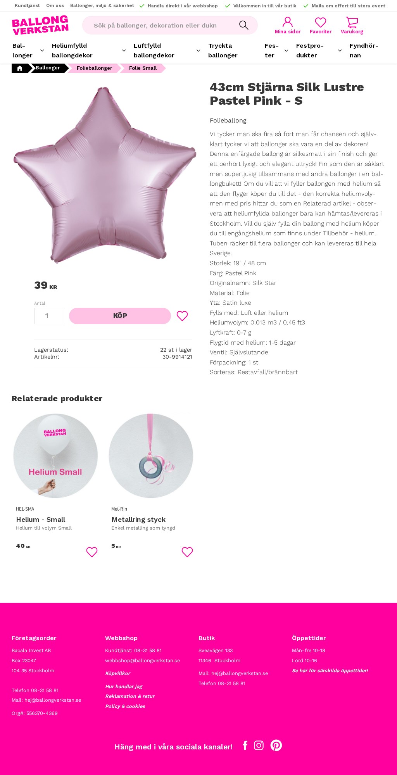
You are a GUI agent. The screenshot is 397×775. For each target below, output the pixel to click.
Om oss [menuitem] (55, 5)
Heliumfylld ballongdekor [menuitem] (72, 50)
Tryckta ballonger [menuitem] (223, 50)
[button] (320, 25)
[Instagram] (259, 747)
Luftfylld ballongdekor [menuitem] (154, 50)
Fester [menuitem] (272, 50)
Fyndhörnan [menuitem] (364, 50)
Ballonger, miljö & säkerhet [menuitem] (102, 5)
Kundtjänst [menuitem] (27, 5)
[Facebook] (245, 747)
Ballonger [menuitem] (22, 50)
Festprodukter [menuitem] (310, 50)
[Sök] (244, 25)
